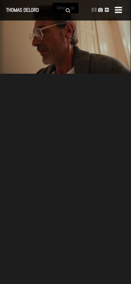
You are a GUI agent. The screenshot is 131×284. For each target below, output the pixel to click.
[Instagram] (100, 9)
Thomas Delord (22, 10)
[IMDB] (106, 9)
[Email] (94, 9)
